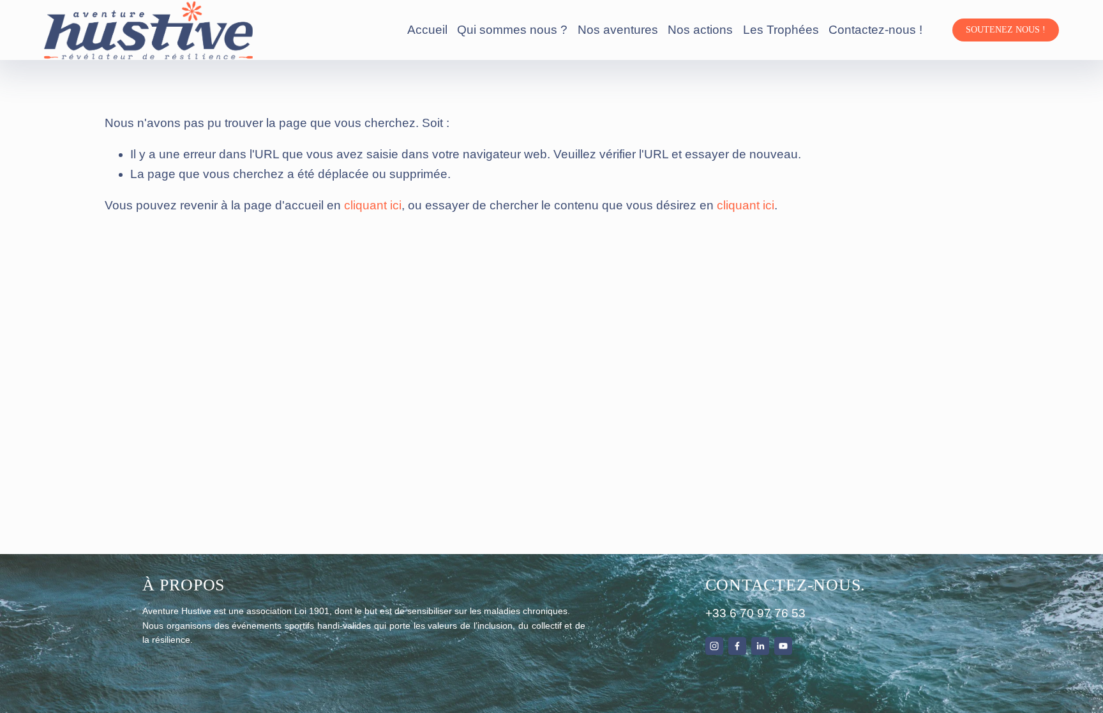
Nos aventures (618, 29)
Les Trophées (781, 29)
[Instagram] (714, 646)
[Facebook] (737, 646)
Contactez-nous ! (875, 29)
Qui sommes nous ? (512, 29)
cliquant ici (372, 205)
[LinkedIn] (760, 646)
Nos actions (700, 29)
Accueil (427, 29)
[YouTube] (783, 646)
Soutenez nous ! (1006, 29)
